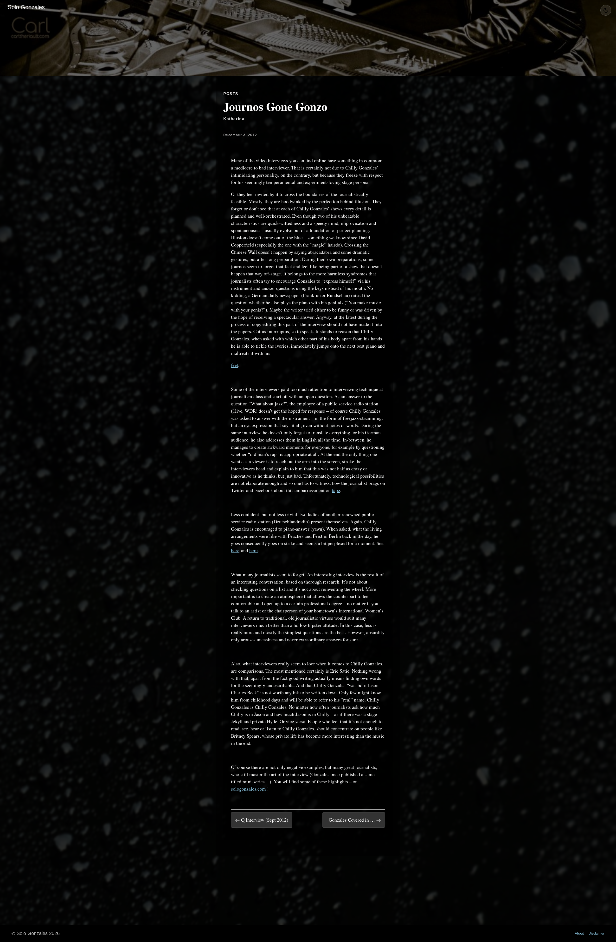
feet (234, 365)
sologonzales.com (248, 789)
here (235, 550)
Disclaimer (596, 933)
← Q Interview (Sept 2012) (261, 820)
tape (336, 490)
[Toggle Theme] (605, 10)
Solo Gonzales (26, 7)
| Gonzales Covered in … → (354, 820)
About (579, 933)
